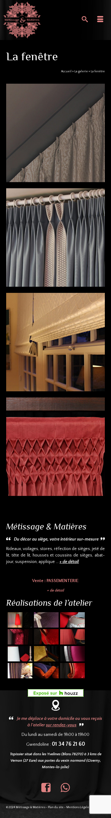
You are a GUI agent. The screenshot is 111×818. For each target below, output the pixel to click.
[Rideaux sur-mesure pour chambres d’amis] (19, 670)
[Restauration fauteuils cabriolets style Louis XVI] (45, 620)
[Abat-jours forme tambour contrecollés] (72, 620)
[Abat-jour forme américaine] (19, 653)
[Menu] (100, 20)
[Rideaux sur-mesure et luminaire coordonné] (19, 636)
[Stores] (55, 342)
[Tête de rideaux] (55, 446)
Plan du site (56, 807)
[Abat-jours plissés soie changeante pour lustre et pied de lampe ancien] (72, 636)
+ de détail (55, 591)
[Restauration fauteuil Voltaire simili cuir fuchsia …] (72, 653)
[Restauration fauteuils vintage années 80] (45, 670)
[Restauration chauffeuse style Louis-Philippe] (45, 636)
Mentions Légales (78, 807)
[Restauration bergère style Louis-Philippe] (72, 670)
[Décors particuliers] (55, 133)
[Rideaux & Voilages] (55, 237)
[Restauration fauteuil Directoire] (45, 653)
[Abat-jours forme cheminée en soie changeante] (19, 620)
